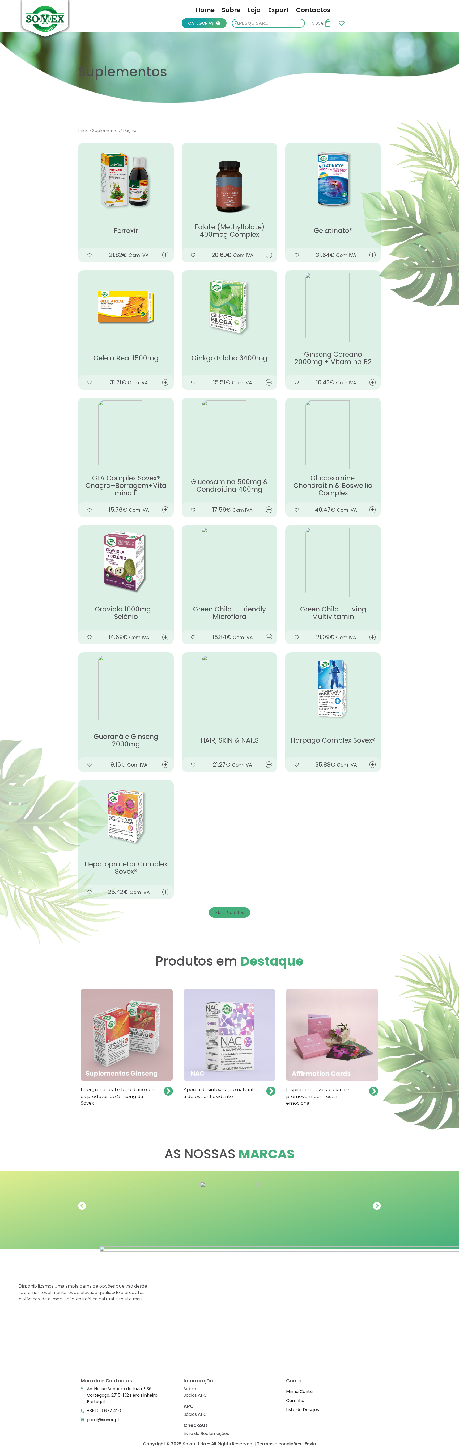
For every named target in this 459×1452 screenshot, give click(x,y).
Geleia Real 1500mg (126, 358)
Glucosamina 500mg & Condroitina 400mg (229, 485)
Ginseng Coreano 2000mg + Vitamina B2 (333, 358)
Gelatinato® (333, 230)
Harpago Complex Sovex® (333, 740)
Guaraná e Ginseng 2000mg (126, 740)
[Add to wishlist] (89, 255)
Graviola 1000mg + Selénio (126, 613)
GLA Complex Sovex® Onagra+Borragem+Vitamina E (126, 485)
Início (83, 130)
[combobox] (268, 23)
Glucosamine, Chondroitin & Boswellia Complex (333, 485)
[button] (229, 912)
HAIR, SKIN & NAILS (230, 740)
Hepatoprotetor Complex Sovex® (125, 867)
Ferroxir (126, 230)
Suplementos (106, 130)
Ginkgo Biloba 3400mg (229, 358)
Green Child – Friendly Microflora (229, 613)
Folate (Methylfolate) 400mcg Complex (230, 230)
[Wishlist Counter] (342, 23)
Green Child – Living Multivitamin (333, 613)
